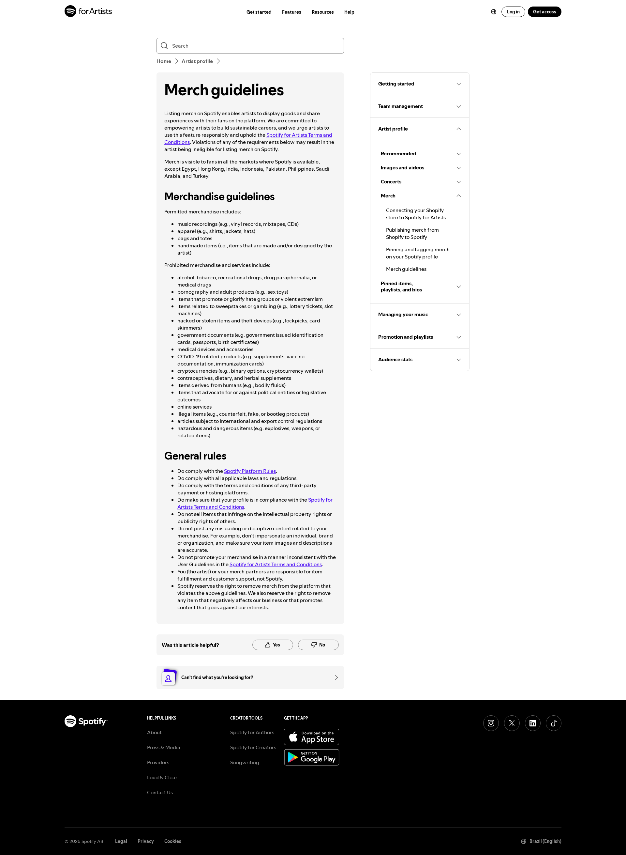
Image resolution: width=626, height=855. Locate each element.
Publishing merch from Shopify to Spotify (412, 233)
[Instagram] (491, 723)
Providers (158, 762)
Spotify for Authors (252, 732)
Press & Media (163, 747)
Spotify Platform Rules (250, 470)
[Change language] (493, 12)
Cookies (172, 841)
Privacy (146, 841)
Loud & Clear (162, 777)
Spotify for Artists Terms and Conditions (276, 564)
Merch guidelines (406, 268)
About (154, 732)
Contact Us (160, 792)
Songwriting (244, 762)
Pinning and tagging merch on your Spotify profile (418, 253)
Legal (121, 841)
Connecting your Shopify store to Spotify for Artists (416, 214)
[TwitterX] (512, 723)
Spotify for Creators (253, 747)
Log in (513, 11)
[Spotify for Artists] (88, 12)
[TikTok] (553, 723)
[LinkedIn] (533, 723)
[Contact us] (334, 677)
